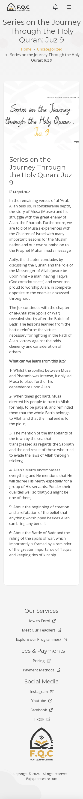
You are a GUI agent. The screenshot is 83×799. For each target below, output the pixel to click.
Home (26, 49)
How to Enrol (38, 620)
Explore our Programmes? (38, 639)
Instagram (39, 691)
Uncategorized (49, 49)
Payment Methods (38, 670)
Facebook (38, 709)
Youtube (38, 700)
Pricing (39, 660)
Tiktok (38, 719)
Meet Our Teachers (39, 630)
